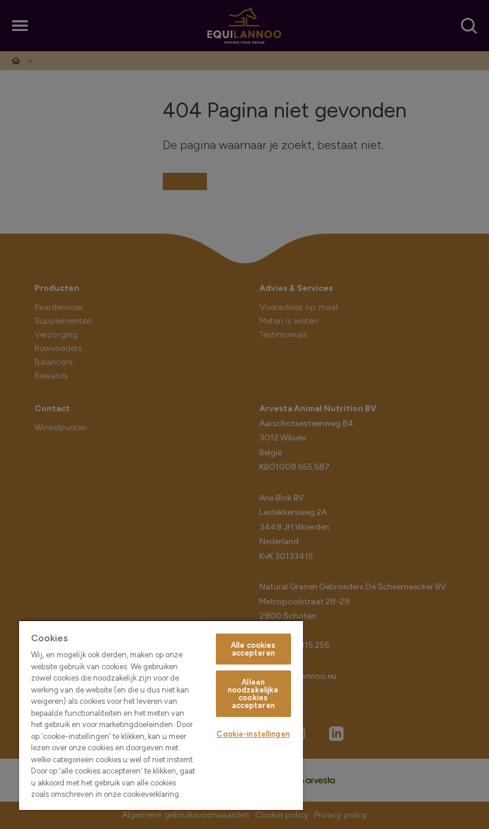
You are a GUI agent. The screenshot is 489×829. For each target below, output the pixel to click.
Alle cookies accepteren (253, 649)
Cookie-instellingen (252, 733)
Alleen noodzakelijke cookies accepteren (253, 694)
